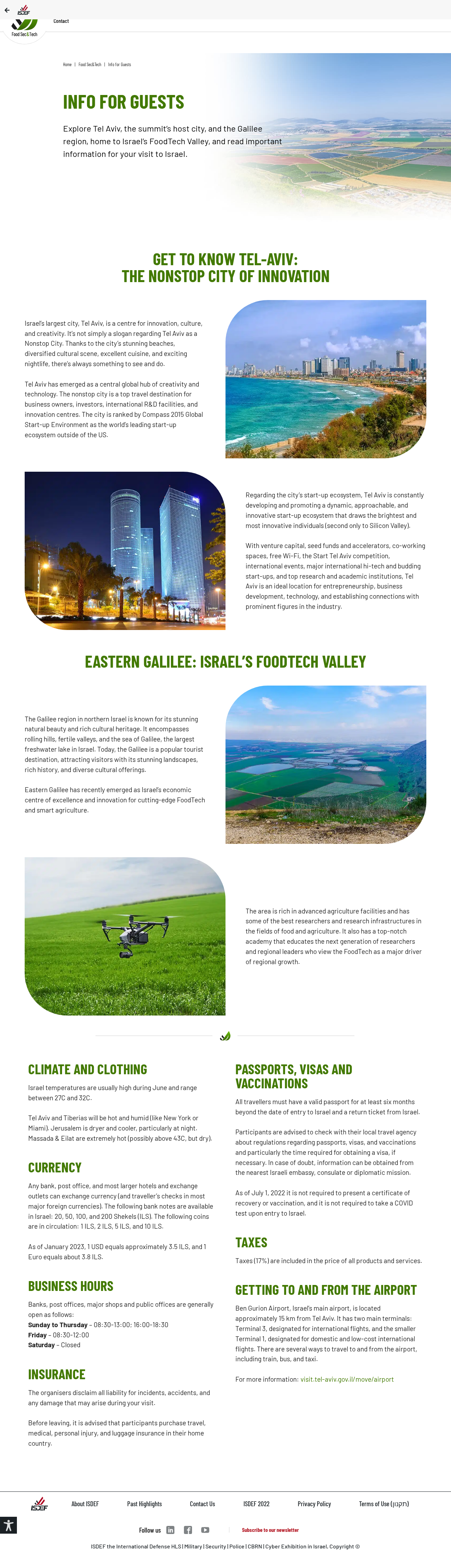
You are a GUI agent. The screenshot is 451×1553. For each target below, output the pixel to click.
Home (67, 64)
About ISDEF (85, 1504)
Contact (61, 20)
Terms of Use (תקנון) (384, 1504)
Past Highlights (144, 1504)
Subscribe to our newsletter (270, 1529)
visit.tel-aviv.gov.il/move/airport (347, 1379)
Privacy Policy (314, 1504)
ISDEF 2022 (256, 1504)
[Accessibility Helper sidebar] (8, 1525)
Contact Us (202, 1504)
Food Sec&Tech (90, 64)
